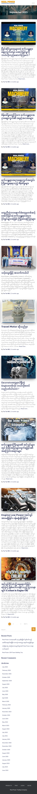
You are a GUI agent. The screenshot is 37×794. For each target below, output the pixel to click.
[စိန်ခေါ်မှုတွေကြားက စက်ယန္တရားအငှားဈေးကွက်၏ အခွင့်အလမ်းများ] (18, 99)
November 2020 (6, 746)
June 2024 (5, 718)
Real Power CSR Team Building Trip (12, 652)
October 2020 (6, 749)
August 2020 (5, 753)
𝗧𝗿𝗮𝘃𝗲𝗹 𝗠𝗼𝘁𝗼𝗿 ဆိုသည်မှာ (14, 326)
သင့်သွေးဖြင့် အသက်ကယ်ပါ (15, 273)
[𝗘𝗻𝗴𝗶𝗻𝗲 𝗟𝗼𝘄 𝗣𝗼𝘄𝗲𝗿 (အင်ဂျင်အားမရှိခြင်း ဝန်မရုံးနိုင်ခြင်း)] (18, 499)
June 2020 (5, 756)
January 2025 (6, 708)
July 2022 (5, 732)
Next (25, 624)
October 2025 (6, 677)
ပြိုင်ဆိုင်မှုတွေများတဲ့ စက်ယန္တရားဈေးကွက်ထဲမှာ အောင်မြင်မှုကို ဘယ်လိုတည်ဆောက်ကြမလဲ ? (17, 52)
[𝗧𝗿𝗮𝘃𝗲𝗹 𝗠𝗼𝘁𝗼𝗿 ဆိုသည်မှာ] (18, 311)
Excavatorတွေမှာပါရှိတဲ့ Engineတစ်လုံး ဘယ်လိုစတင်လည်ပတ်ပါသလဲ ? (15, 385)
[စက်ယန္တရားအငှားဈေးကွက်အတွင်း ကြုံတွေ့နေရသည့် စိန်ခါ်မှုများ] (18, 164)
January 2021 (6, 739)
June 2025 (5, 691)
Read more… (22, 79)
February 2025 (6, 704)
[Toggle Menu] (33, 3)
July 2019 (5, 767)
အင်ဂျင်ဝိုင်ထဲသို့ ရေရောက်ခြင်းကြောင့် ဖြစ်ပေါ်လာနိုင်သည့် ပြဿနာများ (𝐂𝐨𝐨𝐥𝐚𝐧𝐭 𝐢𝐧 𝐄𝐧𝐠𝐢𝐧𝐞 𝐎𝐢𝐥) (18, 587)
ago (14, 82)
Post (16, 785)
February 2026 (6, 670)
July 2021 (5, 736)
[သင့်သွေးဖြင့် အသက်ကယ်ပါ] (18, 257)
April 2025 (5, 698)
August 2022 (5, 729)
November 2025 (6, 674)
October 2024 (6, 715)
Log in (22, 785)
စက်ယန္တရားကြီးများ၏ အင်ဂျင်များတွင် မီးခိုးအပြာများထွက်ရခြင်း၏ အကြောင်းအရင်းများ (18, 447)
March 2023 (5, 725)
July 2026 (5, 667)
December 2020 (6, 742)
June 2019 (5, 770)
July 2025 (5, 687)
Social (29, 785)
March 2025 (5, 701)
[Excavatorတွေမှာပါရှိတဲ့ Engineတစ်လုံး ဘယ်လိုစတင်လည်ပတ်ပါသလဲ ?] (18, 367)
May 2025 (5, 694)
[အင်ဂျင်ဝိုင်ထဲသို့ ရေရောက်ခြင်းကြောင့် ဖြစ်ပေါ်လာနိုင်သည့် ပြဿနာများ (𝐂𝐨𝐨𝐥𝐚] (18, 568)
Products (9, 785)
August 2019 (5, 763)
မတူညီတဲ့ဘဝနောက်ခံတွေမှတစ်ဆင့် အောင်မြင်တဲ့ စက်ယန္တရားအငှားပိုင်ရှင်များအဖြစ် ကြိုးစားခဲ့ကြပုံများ (18, 215)
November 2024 (6, 711)
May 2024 (5, 722)
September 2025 (7, 680)
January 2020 (6, 760)
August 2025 (5, 684)
